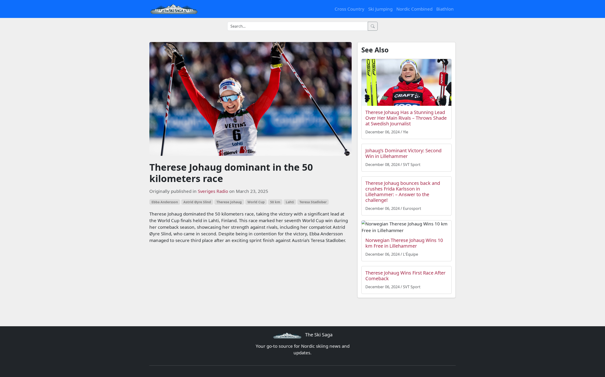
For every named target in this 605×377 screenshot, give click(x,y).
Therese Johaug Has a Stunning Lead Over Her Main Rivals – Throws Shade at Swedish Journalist (406, 118)
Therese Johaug (229, 202)
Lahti (290, 202)
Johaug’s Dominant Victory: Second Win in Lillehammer (403, 153)
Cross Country (349, 9)
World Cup (256, 202)
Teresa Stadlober (313, 202)
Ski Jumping (380, 9)
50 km (275, 202)
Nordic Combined (414, 9)
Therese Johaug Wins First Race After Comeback (405, 276)
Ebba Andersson (164, 202)
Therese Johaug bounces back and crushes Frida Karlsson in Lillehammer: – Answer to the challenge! (402, 191)
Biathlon (445, 9)
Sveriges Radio (213, 191)
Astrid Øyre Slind (197, 202)
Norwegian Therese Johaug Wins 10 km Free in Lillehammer (404, 243)
